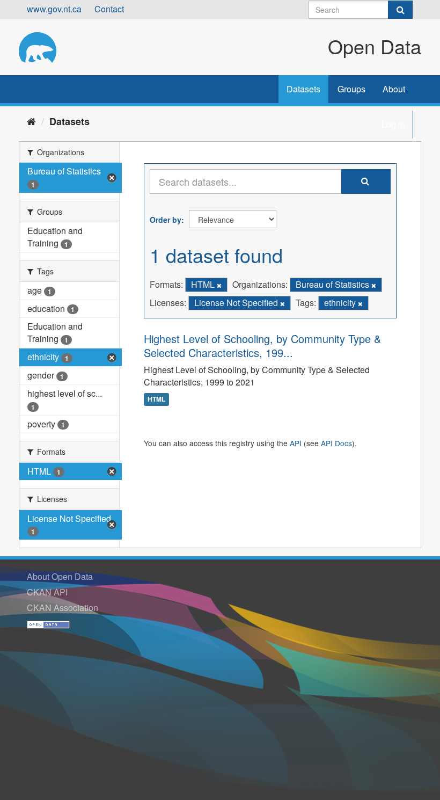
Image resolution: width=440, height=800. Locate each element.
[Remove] (219, 285)
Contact (109, 9)
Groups (351, 89)
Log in (393, 124)
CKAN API (47, 592)
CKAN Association (62, 607)
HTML (156, 399)
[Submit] (400, 10)
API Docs (336, 443)
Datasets (303, 89)
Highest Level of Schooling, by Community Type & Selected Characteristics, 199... (262, 345)
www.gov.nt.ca (54, 9)
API (296, 443)
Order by (165, 219)
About (394, 89)
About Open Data (60, 576)
